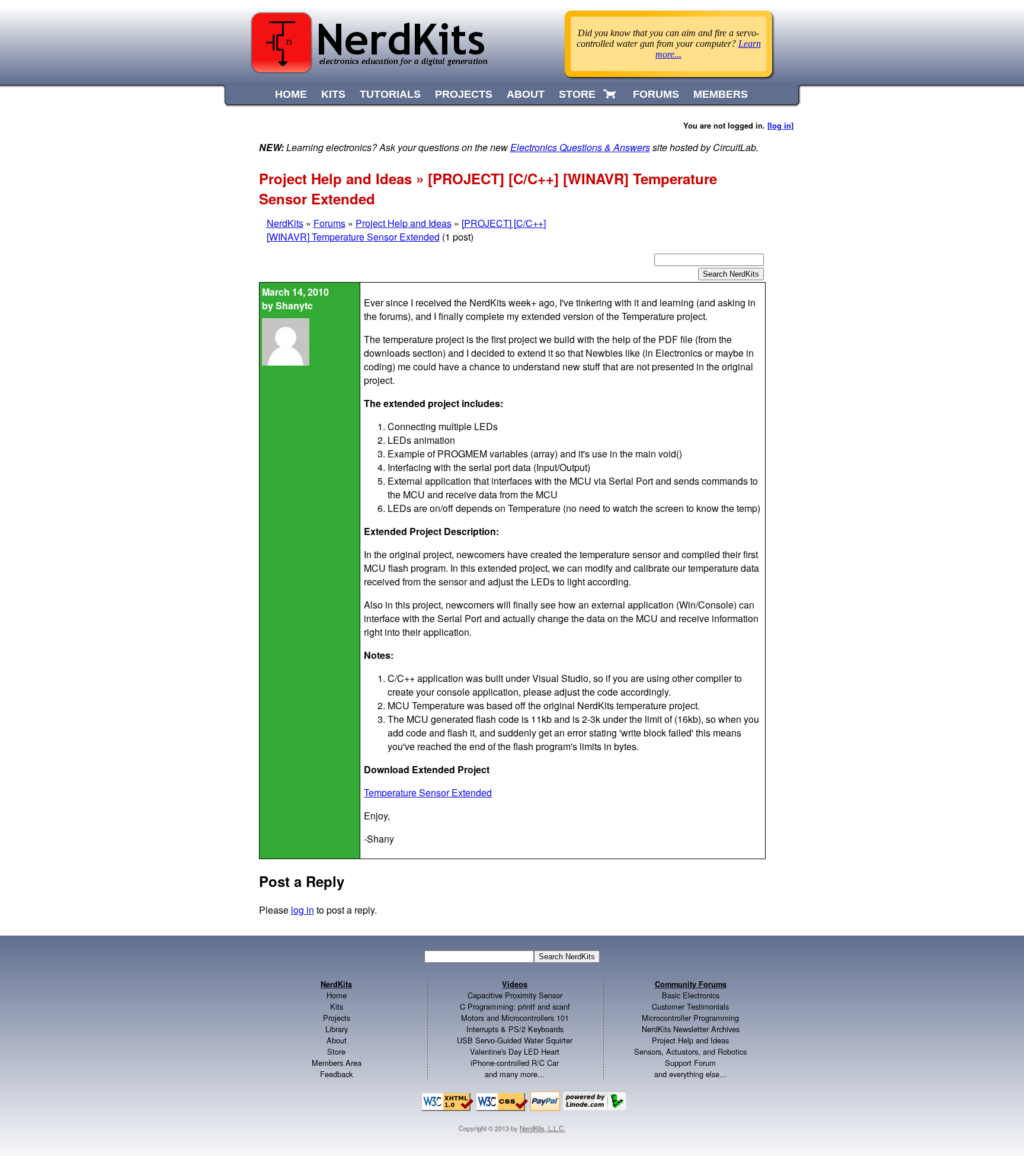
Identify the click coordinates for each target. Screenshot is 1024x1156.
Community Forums (691, 984)
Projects (336, 1017)
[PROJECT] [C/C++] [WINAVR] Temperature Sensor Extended (406, 230)
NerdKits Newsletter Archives (691, 1029)
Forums (329, 223)
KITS (333, 94)
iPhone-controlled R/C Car (515, 1062)
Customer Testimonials (690, 1006)
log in (302, 910)
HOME (291, 94)
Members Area (336, 1062)
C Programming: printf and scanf (515, 1006)
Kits (336, 1006)
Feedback (336, 1074)
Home (337, 995)
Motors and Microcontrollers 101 (515, 1017)
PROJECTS (463, 94)
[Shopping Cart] (611, 94)
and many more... (515, 1074)
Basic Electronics (690, 995)
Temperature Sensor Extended (428, 792)
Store (336, 1051)
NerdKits (285, 223)
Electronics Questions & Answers (580, 147)
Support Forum (690, 1062)
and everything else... (690, 1074)
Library (336, 1029)
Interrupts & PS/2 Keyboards (515, 1029)
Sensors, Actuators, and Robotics (690, 1051)
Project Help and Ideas (404, 223)
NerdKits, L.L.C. (542, 1128)
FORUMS (656, 94)
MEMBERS (720, 94)
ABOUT (526, 94)
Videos (514, 984)
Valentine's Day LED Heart (514, 1051)
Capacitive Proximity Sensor (515, 995)
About (337, 1040)
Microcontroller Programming (690, 1017)
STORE (577, 94)
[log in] (780, 125)
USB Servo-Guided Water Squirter (514, 1040)
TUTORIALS (390, 94)
